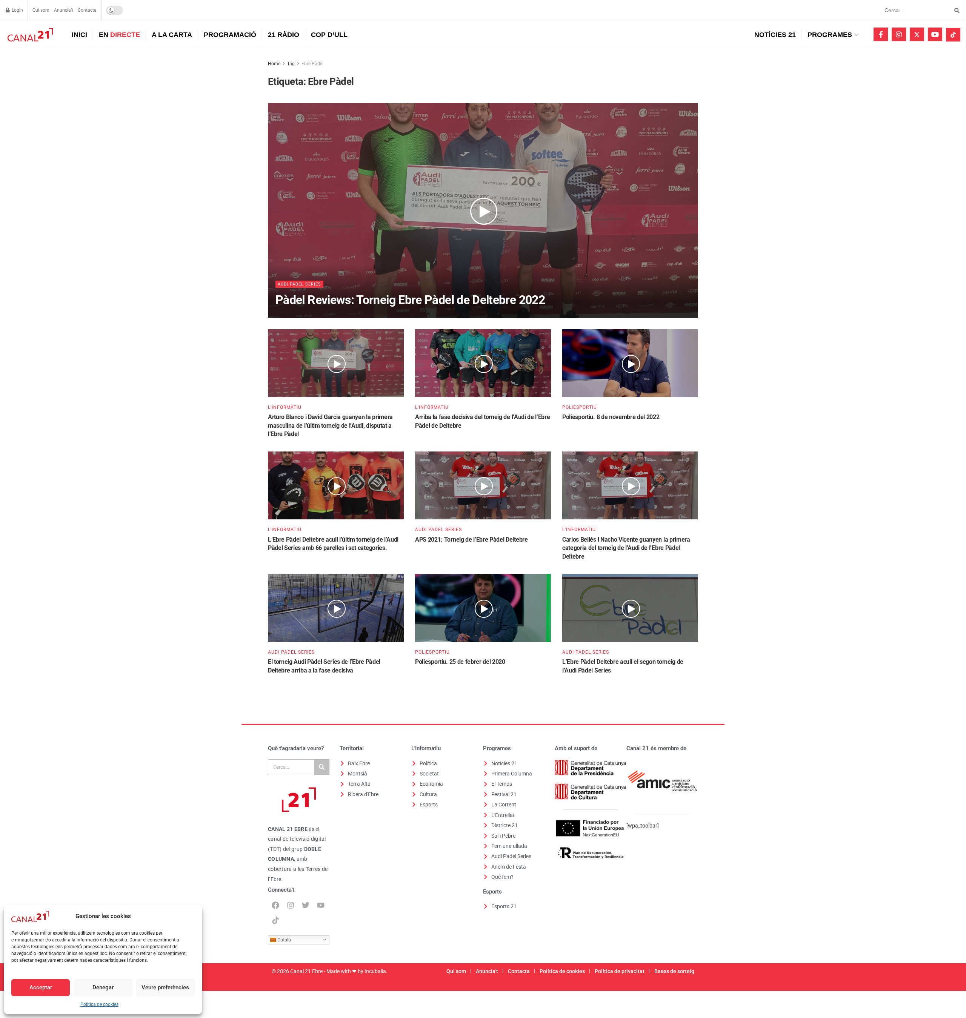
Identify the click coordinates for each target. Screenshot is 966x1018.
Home (274, 63)
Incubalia (375, 971)
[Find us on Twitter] (917, 34)
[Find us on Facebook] (881, 34)
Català (283, 939)
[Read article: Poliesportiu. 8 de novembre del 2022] (630, 363)
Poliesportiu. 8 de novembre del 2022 (610, 417)
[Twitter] (305, 905)
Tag (291, 63)
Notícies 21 (775, 34)
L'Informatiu (284, 407)
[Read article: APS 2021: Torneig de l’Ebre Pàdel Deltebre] (483, 485)
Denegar (103, 987)
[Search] (321, 767)
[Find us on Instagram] (899, 34)
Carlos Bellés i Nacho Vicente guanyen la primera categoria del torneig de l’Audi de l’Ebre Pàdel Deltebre (626, 548)
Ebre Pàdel (312, 63)
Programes (830, 34)
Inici (79, 34)
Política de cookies (99, 1004)
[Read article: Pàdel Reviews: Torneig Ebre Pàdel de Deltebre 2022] (483, 210)
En (119, 34)
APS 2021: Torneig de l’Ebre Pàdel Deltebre (471, 539)
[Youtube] (320, 905)
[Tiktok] (275, 920)
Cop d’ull (329, 34)
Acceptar (40, 987)
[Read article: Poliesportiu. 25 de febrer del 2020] (483, 608)
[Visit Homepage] (29, 34)
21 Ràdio (283, 34)
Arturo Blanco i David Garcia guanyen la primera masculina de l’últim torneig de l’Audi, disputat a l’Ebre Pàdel (330, 425)
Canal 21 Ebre (306, 971)
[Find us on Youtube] (935, 34)
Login (17, 10)
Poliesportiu (579, 407)
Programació (230, 34)
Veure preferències (165, 987)
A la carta (172, 34)
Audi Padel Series (299, 284)
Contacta (87, 10)
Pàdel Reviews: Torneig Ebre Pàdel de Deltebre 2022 (410, 300)
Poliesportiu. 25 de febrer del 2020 (460, 661)
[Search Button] (956, 10)
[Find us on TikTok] (953, 34)
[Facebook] (275, 905)
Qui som (40, 10)
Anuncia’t (63, 10)
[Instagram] (290, 905)
